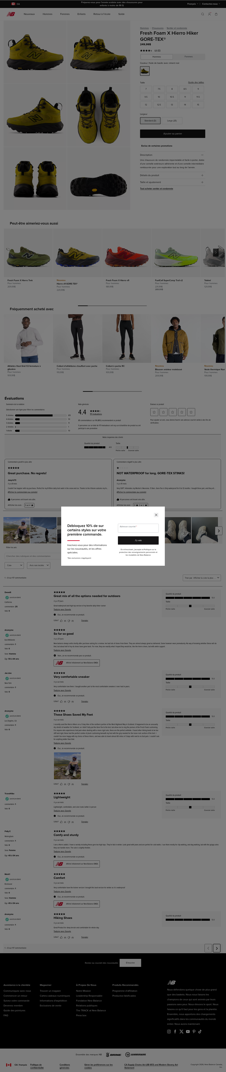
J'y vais (138, 540)
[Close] (156, 515)
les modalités (131, 555)
